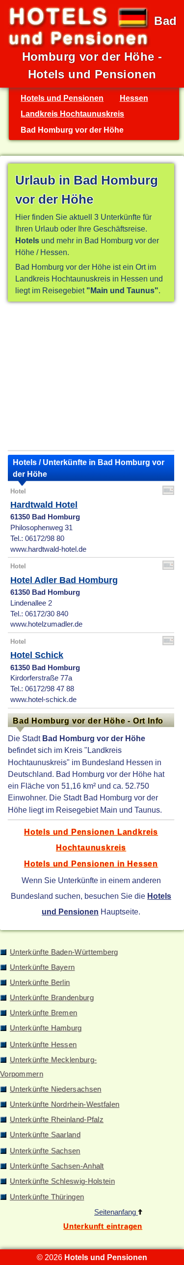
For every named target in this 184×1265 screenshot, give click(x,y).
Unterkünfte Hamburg (46, 1028)
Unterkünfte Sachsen (45, 1151)
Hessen (134, 98)
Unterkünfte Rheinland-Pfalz (57, 1120)
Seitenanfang (116, 1212)
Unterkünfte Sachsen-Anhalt (57, 1166)
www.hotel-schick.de (43, 699)
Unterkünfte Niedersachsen (56, 1089)
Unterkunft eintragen (102, 1226)
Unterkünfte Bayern (42, 967)
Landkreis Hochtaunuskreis (72, 113)
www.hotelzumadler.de (46, 624)
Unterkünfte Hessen (43, 1045)
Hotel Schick (36, 655)
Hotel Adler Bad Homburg (64, 580)
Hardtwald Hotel (44, 505)
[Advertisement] (91, 377)
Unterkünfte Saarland (45, 1135)
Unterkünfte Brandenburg (52, 998)
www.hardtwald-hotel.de (48, 549)
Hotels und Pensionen (62, 98)
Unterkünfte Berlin (40, 982)
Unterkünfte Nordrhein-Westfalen (64, 1104)
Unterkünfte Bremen (43, 1013)
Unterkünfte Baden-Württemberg (64, 952)
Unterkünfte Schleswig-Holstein (62, 1181)
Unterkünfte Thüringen (47, 1197)
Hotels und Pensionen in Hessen (91, 863)
